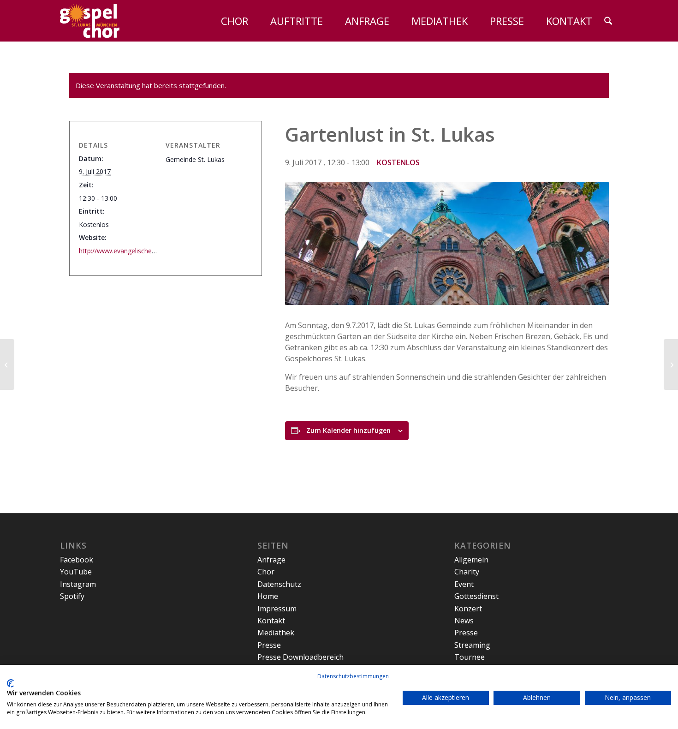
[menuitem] (229, 21)
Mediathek (275, 632)
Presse (269, 645)
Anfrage (271, 560)
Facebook (76, 560)
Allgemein (471, 560)
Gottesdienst (476, 596)
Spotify (72, 596)
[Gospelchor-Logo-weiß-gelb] (89, 21)
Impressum (277, 609)
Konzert (468, 609)
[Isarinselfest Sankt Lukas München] (671, 364)
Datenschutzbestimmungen (353, 676)
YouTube (76, 572)
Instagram (78, 584)
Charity (466, 572)
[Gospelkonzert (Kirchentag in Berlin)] (7, 364)
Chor (265, 572)
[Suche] (608, 21)
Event (464, 584)
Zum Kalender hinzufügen (348, 430)
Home (267, 596)
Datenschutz (279, 584)
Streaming (472, 645)
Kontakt (271, 620)
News (464, 620)
